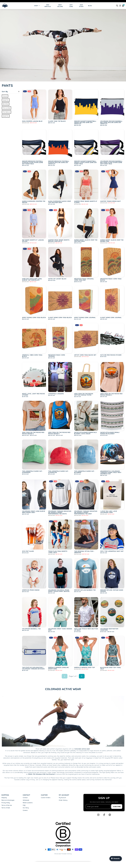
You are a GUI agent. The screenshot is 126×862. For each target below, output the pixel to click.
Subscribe (117, 806)
